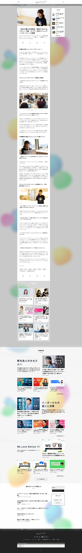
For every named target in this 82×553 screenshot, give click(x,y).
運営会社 (58, 539)
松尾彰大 (22, 265)
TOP (17, 4)
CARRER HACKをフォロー (58, 490)
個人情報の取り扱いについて (47, 539)
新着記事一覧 (22, 4)
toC (25, 269)
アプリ (40, 269)
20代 (35, 269)
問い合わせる (58, 502)
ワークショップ (34, 53)
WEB (21, 269)
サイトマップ (34, 539)
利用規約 (53, 539)
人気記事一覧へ (58, 35)
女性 (44, 269)
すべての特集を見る (41, 479)
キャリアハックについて (26, 539)
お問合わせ (39, 539)
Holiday (47, 52)
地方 (30, 269)
